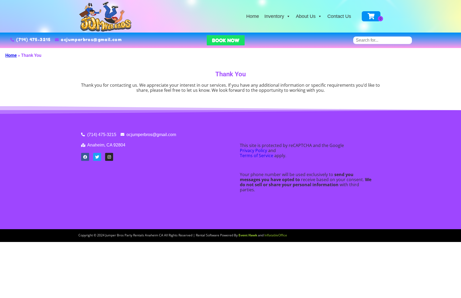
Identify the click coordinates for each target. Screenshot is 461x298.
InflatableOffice (275, 235)
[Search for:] (382, 40)
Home (252, 16)
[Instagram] (109, 157)
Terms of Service (256, 155)
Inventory (274, 16)
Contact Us (339, 16)
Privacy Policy (253, 150)
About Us (306, 16)
